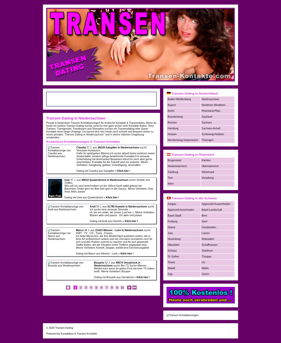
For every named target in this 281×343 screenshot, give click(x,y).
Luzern (206, 233)
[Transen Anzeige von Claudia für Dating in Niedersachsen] (61, 156)
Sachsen (207, 122)
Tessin (171, 262)
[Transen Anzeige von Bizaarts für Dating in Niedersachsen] (70, 265)
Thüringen (208, 140)
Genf (204, 221)
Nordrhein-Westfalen (214, 105)
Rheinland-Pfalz (211, 110)
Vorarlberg (208, 177)
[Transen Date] (201, 302)
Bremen (172, 122)
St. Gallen (173, 256)
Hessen (172, 134)
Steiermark (208, 172)
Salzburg (173, 172)
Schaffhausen (210, 244)
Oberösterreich (210, 166)
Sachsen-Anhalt (211, 128)
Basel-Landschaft (212, 209)
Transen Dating (64, 327)
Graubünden (209, 227)
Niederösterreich (177, 166)
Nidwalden (208, 239)
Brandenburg (175, 116)
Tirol (170, 177)
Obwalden (174, 244)
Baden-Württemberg (179, 99)
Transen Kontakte (87, 333)
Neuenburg (174, 239)
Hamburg (173, 128)
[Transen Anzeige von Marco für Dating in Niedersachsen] (61, 239)
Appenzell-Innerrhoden (181, 209)
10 (122, 287)
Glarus (171, 227)
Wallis (205, 268)
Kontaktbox (67, 333)
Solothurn (207, 250)
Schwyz (172, 250)
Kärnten (206, 160)
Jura (170, 233)
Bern (204, 215)
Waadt (171, 268)
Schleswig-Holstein (213, 134)
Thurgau (206, 256)
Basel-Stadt (174, 215)
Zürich (205, 274)
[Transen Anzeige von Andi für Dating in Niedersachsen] (68, 209)
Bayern (172, 105)
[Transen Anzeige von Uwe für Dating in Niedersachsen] (55, 197)
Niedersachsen (210, 99)
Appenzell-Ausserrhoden (216, 204)
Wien (171, 183)
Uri (203, 262)
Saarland (207, 116)
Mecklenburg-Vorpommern (183, 140)
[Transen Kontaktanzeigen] (183, 315)
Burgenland (174, 160)
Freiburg (172, 221)
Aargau (172, 204)
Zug (170, 274)
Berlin (171, 110)
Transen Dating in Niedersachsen (75, 118)
